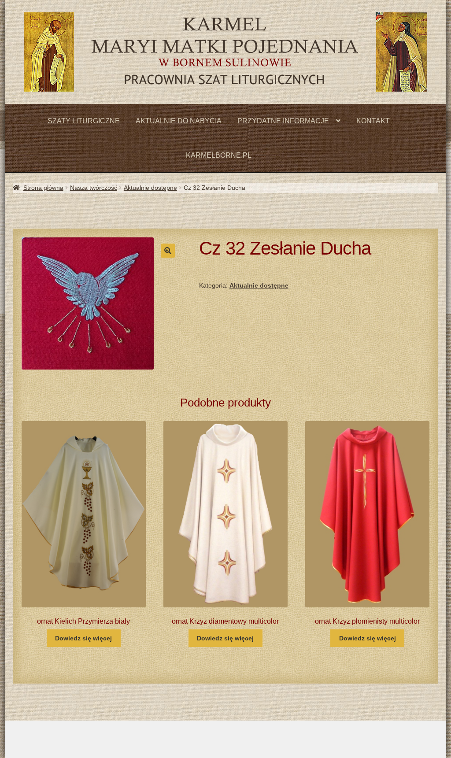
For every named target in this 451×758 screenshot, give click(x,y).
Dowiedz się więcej (83, 638)
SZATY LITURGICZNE (84, 121)
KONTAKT (373, 121)
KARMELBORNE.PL (218, 155)
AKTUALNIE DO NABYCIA (179, 121)
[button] (168, 251)
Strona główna (43, 187)
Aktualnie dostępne (150, 187)
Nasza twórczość (93, 187)
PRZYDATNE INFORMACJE (283, 121)
